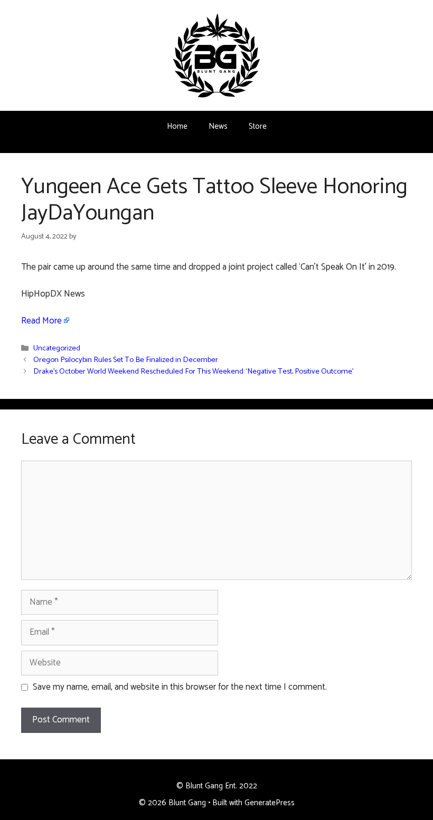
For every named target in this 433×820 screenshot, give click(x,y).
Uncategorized (56, 348)
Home (177, 126)
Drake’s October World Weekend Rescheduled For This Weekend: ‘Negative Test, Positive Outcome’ (193, 372)
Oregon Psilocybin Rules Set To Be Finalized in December (125, 360)
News (218, 126)
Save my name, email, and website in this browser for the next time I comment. (180, 687)
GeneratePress (269, 802)
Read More (41, 320)
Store (258, 126)
